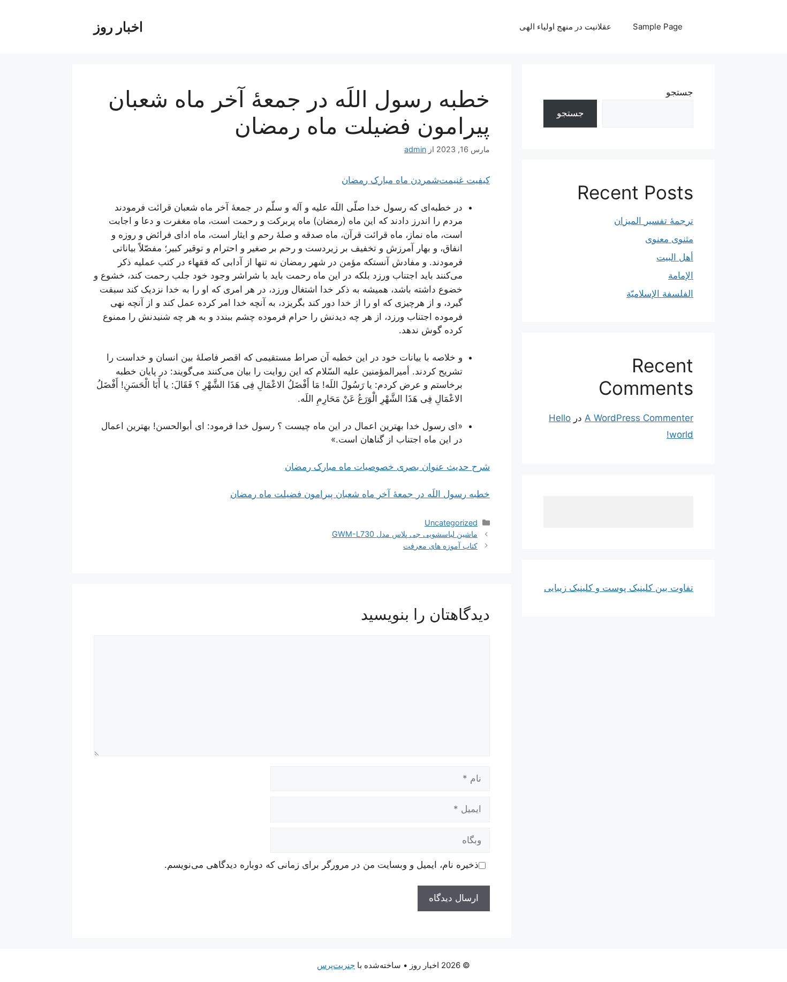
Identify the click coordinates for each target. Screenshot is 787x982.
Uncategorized (451, 522)
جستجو (679, 92)
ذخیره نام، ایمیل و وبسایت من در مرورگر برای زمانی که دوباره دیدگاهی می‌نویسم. (321, 864)
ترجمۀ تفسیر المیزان (653, 220)
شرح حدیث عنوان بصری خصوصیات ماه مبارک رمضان (387, 466)
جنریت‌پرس (336, 965)
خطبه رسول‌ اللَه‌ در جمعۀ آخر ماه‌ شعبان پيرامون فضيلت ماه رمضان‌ (360, 494)
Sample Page (658, 26)
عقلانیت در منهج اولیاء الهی (565, 26)
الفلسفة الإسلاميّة (659, 293)
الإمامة (680, 275)
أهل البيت (674, 257)
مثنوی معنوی (669, 239)
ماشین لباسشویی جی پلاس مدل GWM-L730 (405, 533)
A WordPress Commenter (639, 418)
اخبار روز (118, 27)
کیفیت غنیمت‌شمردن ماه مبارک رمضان (416, 180)
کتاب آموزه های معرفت (440, 545)
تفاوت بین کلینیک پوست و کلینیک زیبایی (618, 587)
